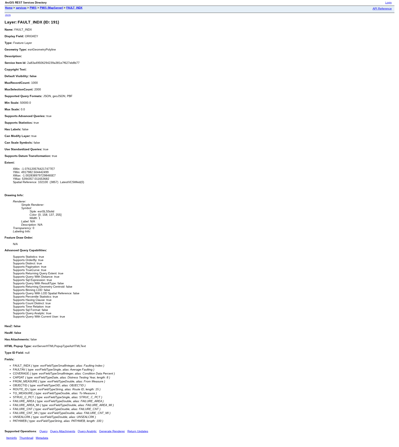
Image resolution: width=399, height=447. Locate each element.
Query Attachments (62, 431)
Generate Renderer (112, 431)
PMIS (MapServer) (51, 7)
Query (43, 431)
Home (8, 7)
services (21, 7)
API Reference (382, 8)
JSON (8, 15)
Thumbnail (26, 438)
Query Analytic (87, 431)
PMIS (33, 7)
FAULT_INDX (74, 7)
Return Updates (137, 431)
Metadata (42, 438)
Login (388, 2)
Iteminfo (11, 438)
